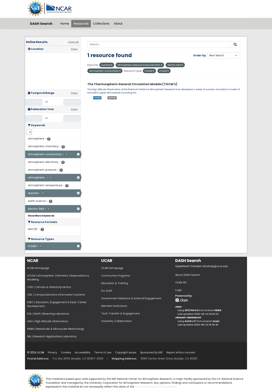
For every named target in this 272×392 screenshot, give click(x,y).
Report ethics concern (181, 352)
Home (64, 23)
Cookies (66, 352)
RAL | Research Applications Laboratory (52, 336)
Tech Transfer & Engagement (120, 313)
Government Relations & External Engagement (131, 298)
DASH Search (41, 23)
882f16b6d (191, 310)
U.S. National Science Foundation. (156, 386)
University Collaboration (116, 321)
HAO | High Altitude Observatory (47, 321)
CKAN (181, 300)
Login (178, 290)
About (118, 23)
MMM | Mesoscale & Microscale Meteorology (55, 329)
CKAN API (181, 282)
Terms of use (102, 352)
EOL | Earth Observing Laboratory (48, 314)
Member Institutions (114, 306)
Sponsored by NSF (151, 352)
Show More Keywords (41, 215)
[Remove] (111, 65)
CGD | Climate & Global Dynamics (49, 287)
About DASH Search (187, 275)
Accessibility (82, 352)
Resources (81, 23)
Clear (74, 49)
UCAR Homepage (112, 268)
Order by (199, 55)
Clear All (73, 42)
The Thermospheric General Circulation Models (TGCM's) (132, 84)
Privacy (52, 352)
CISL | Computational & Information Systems (56, 294)
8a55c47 (191, 321)
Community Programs (115, 275)
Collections (101, 23)
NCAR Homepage (38, 268)
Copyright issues (125, 352)
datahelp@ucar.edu (215, 266)
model (97, 98)
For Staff (106, 291)
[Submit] (235, 44)
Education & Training (114, 283)
